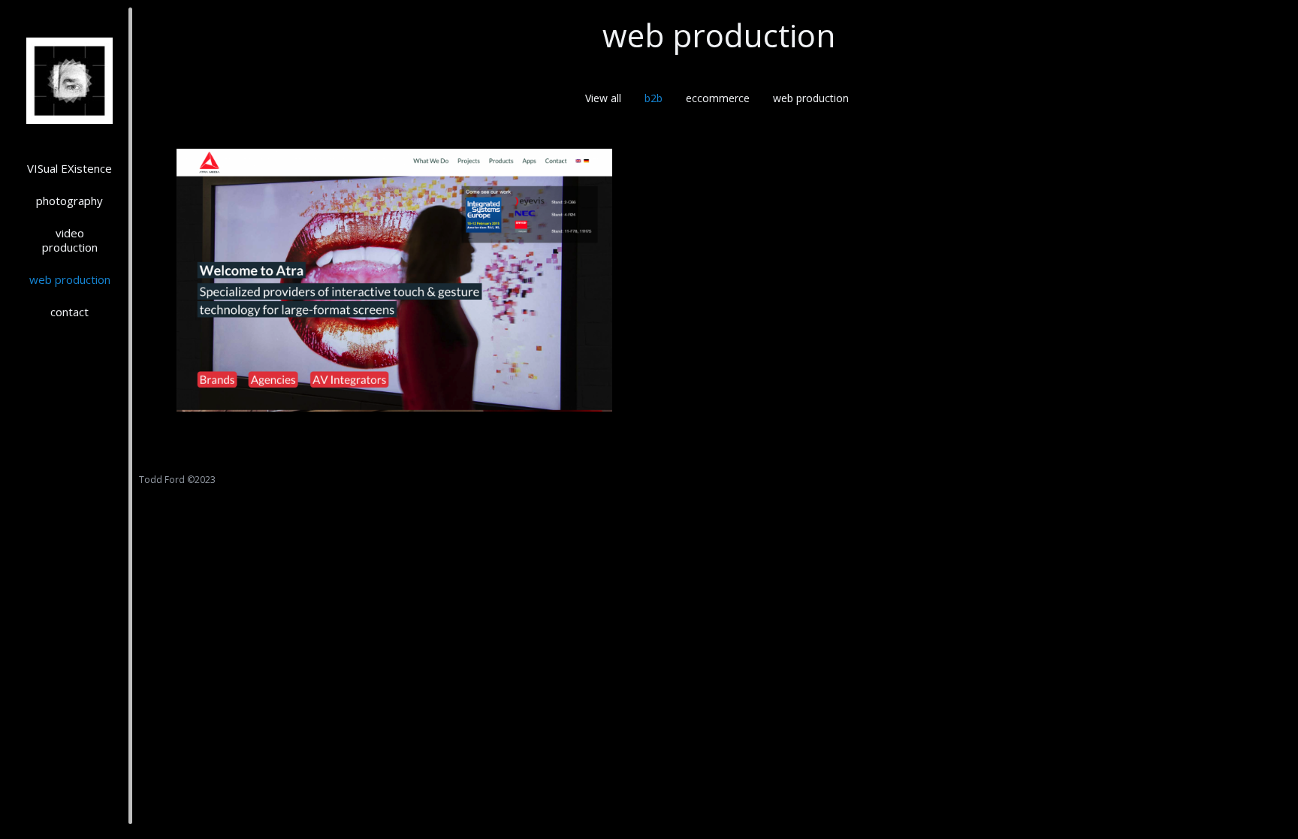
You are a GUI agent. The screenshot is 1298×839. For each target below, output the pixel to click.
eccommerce (718, 98)
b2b (653, 98)
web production (811, 98)
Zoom (374, 251)
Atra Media (394, 292)
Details (414, 251)
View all (603, 98)
